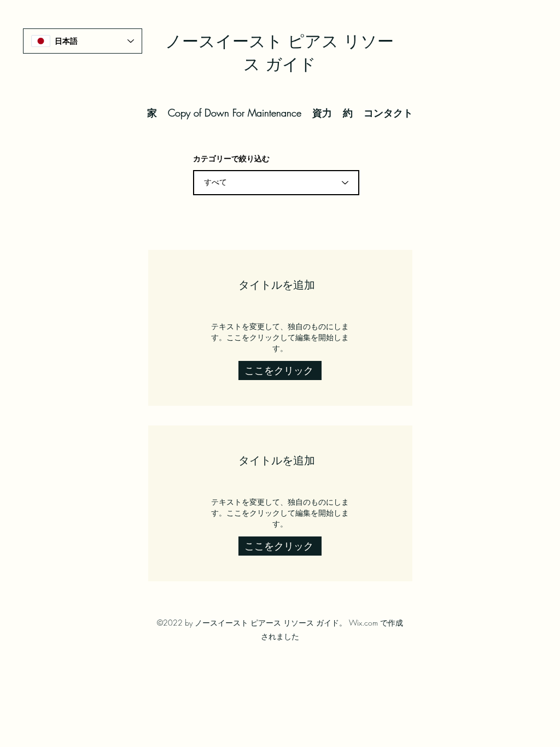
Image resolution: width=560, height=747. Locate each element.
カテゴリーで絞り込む (231, 158)
